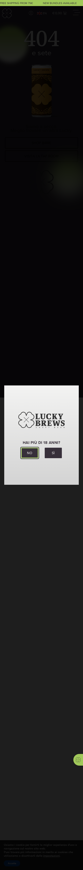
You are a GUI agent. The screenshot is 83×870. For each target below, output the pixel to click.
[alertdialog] (41, 3)
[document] (41, 435)
